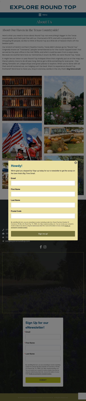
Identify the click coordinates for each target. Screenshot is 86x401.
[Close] (75, 162)
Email (13, 178)
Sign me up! (43, 233)
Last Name (15, 200)
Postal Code (16, 211)
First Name (15, 189)
